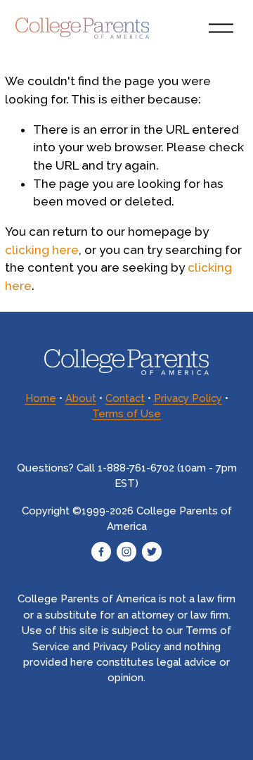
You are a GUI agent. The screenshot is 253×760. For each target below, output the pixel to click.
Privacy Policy (188, 398)
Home (40, 398)
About (80, 398)
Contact (125, 398)
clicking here (42, 250)
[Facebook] (101, 552)
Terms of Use (126, 413)
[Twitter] (152, 552)
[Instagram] (126, 552)
